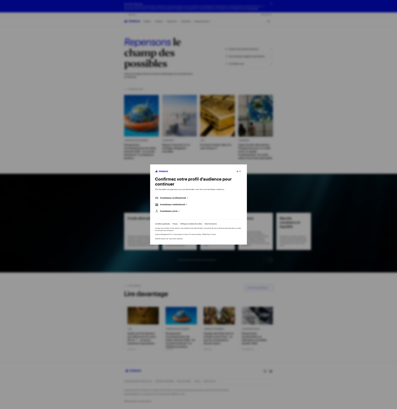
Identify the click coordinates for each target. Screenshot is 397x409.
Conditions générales (162, 224)
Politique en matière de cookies (191, 224)
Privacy (175, 224)
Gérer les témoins (211, 224)
